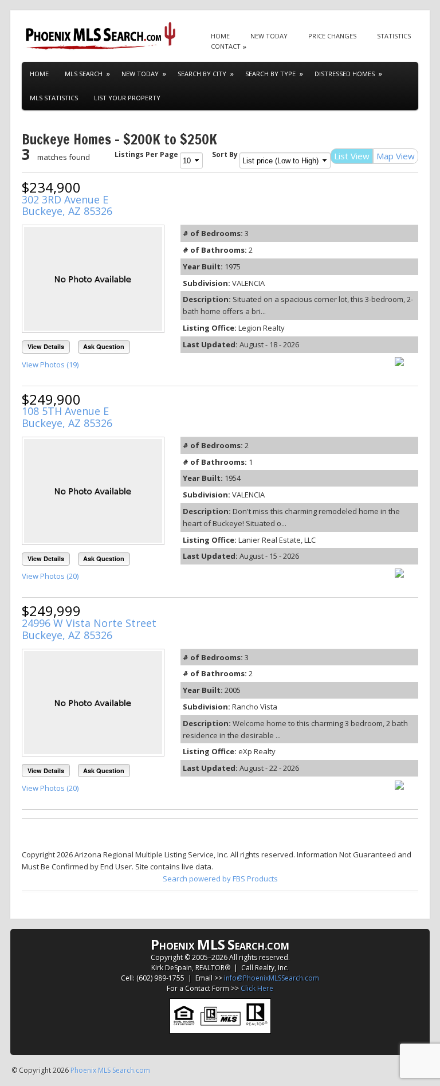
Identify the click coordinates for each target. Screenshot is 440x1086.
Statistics (394, 36)
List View (352, 156)
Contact (226, 46)
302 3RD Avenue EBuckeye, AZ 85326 (67, 205)
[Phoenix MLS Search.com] (102, 36)
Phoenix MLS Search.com (110, 1070)
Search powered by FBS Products (220, 878)
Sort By (225, 154)
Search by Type (270, 73)
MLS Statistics (54, 97)
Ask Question (103, 346)
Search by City (202, 73)
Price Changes (332, 36)
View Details (46, 346)
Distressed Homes (345, 73)
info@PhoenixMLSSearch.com (271, 978)
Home (220, 36)
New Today (269, 36)
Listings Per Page (146, 154)
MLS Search (84, 73)
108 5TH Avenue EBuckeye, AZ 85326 (67, 417)
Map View (395, 156)
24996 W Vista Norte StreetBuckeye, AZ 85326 (89, 629)
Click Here (257, 988)
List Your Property (127, 97)
